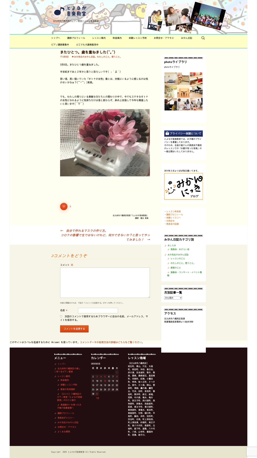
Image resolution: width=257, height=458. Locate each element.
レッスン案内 (99, 38)
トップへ (55, 38)
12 (105, 381)
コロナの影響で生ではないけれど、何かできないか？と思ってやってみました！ (105, 237)
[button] (170, 78)
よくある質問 (64, 432)
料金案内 (117, 38)
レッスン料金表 (173, 211)
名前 (63, 310)
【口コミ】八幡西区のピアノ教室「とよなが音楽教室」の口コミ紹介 (69, 397)
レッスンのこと (178, 258)
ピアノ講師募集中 (60, 44)
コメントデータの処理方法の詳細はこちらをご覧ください (111, 342)
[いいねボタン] (64, 206)
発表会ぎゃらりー (66, 418)
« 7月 (96, 398)
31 (97, 394)
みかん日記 (186, 38)
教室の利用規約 (68, 389)
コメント (66, 265)
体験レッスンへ (173, 218)
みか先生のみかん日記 (84, 57)
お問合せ (170, 221)
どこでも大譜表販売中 (87, 44)
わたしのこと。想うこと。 (109, 57)
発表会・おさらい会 (180, 249)
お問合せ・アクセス (164, 38)
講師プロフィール (76, 38)
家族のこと (176, 268)
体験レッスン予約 (138, 38)
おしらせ (172, 245)
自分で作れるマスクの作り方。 (84, 230)
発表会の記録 (172, 224)
